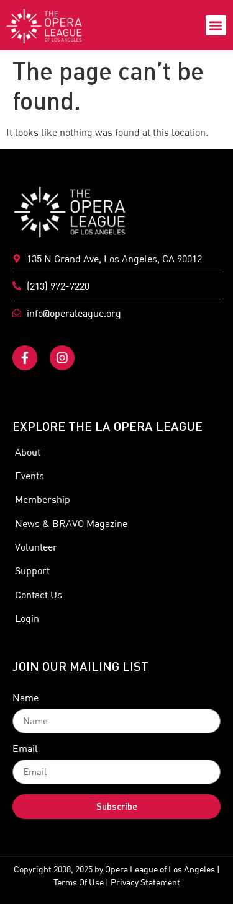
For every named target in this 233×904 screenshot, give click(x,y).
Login (27, 618)
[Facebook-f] (24, 357)
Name (25, 698)
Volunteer (36, 547)
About (27, 452)
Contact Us (38, 594)
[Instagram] (62, 357)
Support (32, 570)
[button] (216, 25)
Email (25, 749)
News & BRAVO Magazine (71, 523)
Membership (42, 499)
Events (29, 475)
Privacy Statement (145, 882)
